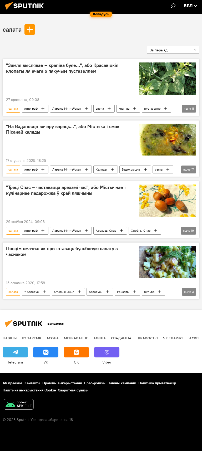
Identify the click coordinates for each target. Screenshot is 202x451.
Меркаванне (76, 338)
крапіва (124, 108)
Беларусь (95, 292)
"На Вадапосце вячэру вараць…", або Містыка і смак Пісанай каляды (62, 129)
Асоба (53, 338)
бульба (149, 292)
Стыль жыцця (64, 292)
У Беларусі (31, 292)
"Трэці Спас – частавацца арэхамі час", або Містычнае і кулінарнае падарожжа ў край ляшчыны (66, 190)
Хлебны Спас (140, 230)
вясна (100, 108)
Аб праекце (12, 383)
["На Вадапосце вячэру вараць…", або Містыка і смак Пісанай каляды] (167, 140)
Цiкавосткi (147, 338)
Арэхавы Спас (106, 230)
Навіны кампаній (122, 383)
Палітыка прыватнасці (157, 383)
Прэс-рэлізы (94, 383)
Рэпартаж (31, 338)
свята (159, 169)
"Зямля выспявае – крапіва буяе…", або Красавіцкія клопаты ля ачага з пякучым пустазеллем (62, 68)
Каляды (101, 169)
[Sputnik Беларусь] (26, 10)
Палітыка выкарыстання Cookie (29, 390)
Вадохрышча (131, 169)
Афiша (99, 338)
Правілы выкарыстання (62, 383)
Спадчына (121, 338)
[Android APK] (19, 405)
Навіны (10, 338)
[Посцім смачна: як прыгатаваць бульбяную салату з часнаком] (167, 262)
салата (12, 29)
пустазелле (152, 108)
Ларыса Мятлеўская (66, 108)
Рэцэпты (123, 292)
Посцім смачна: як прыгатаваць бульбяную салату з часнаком (62, 251)
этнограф (31, 108)
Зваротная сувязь (73, 390)
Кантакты (32, 383)
